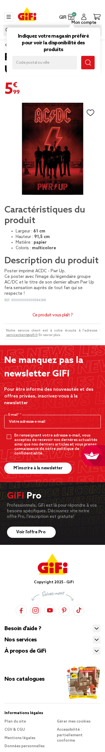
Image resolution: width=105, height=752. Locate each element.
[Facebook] (21, 609)
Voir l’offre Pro (31, 532)
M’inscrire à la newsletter (37, 468)
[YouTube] (49, 609)
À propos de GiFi (25, 651)
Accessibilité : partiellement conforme (70, 735)
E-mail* (14, 415)
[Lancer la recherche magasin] (88, 62)
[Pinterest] (64, 609)
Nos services (20, 640)
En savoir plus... (50, 335)
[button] (71, 16)
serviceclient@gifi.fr (22, 335)
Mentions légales (19, 738)
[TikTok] (78, 609)
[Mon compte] (83, 16)
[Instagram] (35, 609)
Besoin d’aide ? (22, 628)
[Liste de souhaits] (90, 112)
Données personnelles (24, 746)
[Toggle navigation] (8, 16)
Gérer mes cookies (73, 721)
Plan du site (15, 721)
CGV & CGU (14, 730)
